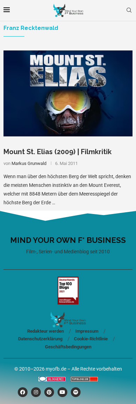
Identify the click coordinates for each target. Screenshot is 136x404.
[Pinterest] (49, 392)
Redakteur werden (45, 331)
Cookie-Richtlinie (91, 338)
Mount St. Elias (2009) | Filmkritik (57, 152)
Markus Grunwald (29, 163)
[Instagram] (36, 392)
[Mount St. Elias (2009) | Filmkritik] (68, 93)
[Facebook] (23, 392)
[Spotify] (76, 392)
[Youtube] (62, 392)
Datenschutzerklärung (40, 338)
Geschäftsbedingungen (68, 346)
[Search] (129, 10)
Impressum (86, 331)
